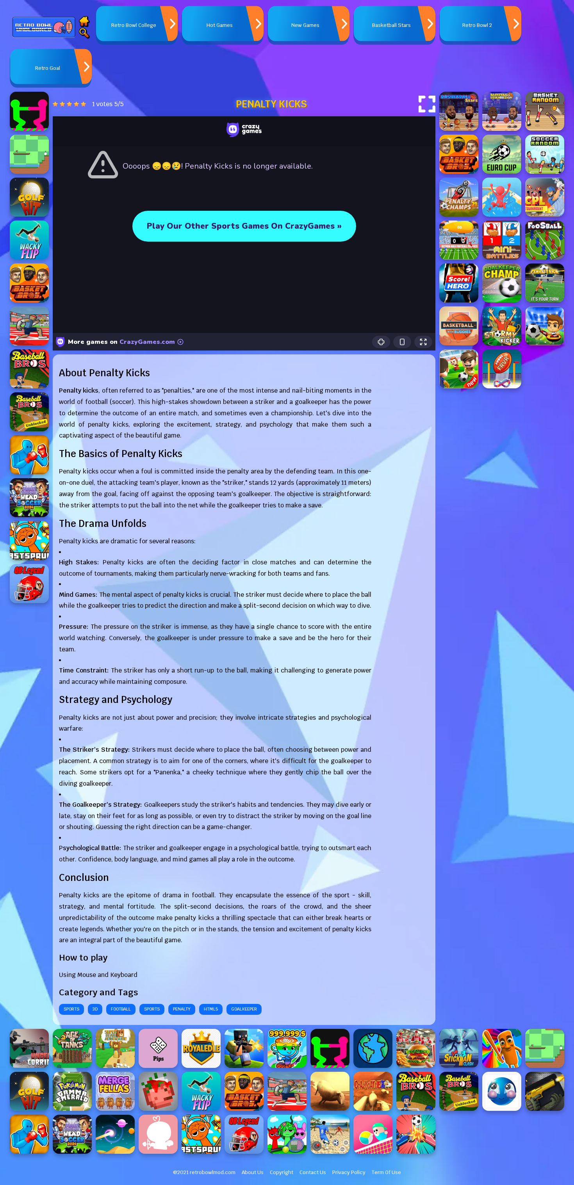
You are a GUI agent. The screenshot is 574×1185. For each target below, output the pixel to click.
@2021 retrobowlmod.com (204, 1172)
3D (95, 1009)
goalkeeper (244, 1009)
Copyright (281, 1172)
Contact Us (312, 1172)
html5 (211, 1009)
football (121, 1009)
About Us (253, 1172)
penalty (182, 1009)
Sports (71, 1009)
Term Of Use (386, 1172)
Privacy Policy (348, 1172)
